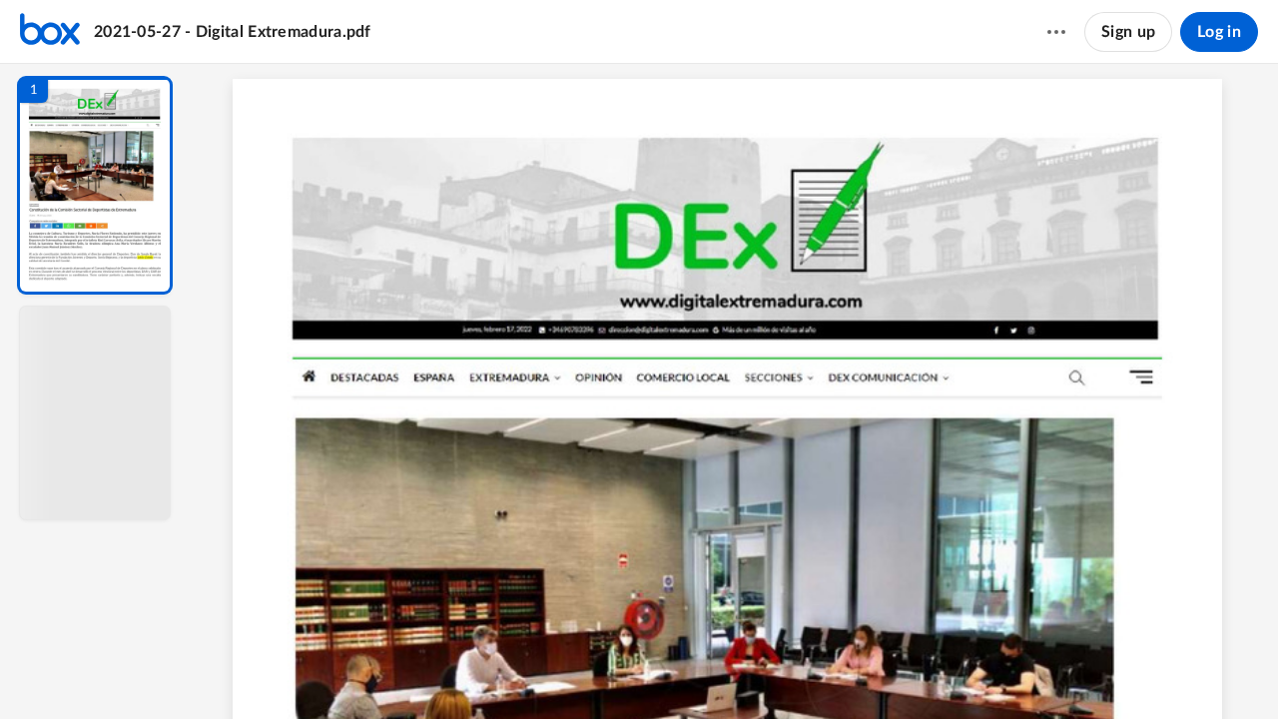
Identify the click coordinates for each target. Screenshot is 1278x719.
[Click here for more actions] (1056, 32)
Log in (1219, 32)
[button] (95, 185)
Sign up (1128, 32)
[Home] (50, 32)
